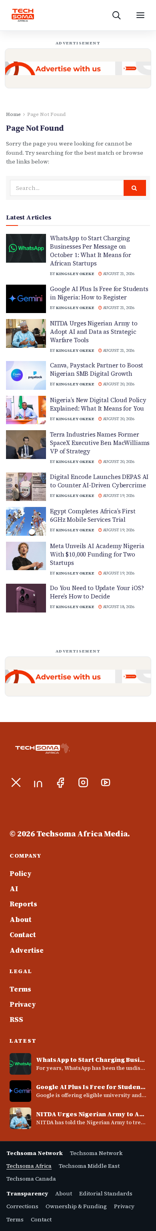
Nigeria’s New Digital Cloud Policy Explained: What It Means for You (98, 404)
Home (13, 114)
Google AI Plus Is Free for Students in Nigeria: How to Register (99, 293)
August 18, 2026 (118, 606)
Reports (23, 904)
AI (14, 889)
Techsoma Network (96, 1153)
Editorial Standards (105, 1193)
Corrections (22, 1206)
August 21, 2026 (118, 273)
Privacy (23, 1004)
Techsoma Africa (29, 1166)
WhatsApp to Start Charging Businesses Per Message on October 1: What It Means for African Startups (90, 250)
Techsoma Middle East (89, 1166)
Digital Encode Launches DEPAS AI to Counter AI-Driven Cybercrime (99, 481)
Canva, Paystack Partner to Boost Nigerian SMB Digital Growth (96, 369)
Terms (20, 989)
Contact (23, 935)
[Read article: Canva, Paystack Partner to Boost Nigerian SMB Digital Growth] (26, 375)
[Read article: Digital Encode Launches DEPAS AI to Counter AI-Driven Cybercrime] (26, 487)
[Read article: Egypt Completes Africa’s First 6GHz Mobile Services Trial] (26, 521)
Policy (21, 874)
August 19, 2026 (118, 495)
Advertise (27, 950)
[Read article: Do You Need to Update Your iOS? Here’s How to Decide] (26, 598)
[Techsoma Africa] (22, 15)
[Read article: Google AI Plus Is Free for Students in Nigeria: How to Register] (26, 299)
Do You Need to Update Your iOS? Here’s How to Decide (97, 592)
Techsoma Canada (31, 1179)
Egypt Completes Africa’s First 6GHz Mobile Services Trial (93, 515)
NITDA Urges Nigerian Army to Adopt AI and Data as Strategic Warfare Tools (94, 331)
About (21, 920)
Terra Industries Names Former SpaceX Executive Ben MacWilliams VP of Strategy (100, 442)
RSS (16, 1020)
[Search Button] (135, 188)
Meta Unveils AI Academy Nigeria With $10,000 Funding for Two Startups (97, 554)
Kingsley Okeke (75, 273)
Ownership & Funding (76, 1206)
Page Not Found (46, 114)
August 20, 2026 (118, 384)
